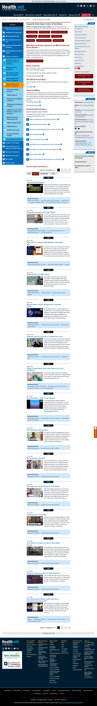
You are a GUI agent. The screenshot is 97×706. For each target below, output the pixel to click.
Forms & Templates (77, 654)
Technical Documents (77, 669)
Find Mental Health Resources (88, 665)
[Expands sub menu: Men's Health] (4, 159)
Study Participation (58, 41)
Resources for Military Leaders (58, 32)
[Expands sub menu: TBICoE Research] (5, 95)
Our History (29, 652)
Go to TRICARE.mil (88, 642)
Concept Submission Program (13, 134)
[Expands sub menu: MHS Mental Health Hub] (4, 36)
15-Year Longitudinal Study (80, 37)
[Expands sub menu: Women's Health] (4, 163)
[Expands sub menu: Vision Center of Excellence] (4, 139)
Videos (62, 647)
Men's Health (9, 159)
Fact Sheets (75, 649)
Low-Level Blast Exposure (46, 232)
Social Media (64, 651)
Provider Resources (31, 32)
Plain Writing (36, 693)
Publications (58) (44, 173)
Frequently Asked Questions (76, 656)
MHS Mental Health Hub (12, 36)
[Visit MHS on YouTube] (91, 6)
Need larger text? (90, 19)
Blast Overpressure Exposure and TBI (12, 118)
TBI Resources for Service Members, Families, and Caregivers (14, 111)
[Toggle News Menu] (65, 15)
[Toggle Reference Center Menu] (79, 15)
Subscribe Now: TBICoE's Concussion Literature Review (84, 90)
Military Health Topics (49, 15)
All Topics (13, 25)
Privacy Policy (16, 690)
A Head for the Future (13, 130)
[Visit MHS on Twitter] (87, 6)
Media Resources (64, 653)
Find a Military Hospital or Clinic (89, 645)
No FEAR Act (25, 690)
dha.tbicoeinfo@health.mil (88, 102)
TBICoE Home (78, 63)
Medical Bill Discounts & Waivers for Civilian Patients (13, 147)
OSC (61, 693)
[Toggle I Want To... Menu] (89, 15)
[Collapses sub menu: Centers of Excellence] (4, 56)
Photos (62, 645)
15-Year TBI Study (31, 36)
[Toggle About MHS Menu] (22, 15)
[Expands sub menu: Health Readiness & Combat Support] (4, 51)
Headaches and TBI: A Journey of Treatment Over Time (44, 336)
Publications (75, 665)
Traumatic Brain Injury (45, 292)
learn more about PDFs (76, 702)
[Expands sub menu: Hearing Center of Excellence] (4, 67)
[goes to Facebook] (75, 129)
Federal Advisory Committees (30, 649)
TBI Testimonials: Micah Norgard (37, 430)
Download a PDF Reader (64, 702)
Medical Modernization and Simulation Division (43, 665)
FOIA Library (75, 652)
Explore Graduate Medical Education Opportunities (88, 673)
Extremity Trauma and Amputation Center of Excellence (12, 62)
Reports (74, 667)
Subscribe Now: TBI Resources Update (84, 83)
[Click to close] (95, 428)
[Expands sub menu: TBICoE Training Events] (5, 123)
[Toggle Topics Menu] (56, 15)
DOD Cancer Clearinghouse (13, 29)
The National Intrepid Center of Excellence (12, 74)
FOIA (53, 690)
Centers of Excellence (11, 56)
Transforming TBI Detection (36, 182)
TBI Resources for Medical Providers (14, 105)
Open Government (87, 690)
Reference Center (73, 15)
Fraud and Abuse (35, 690)
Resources (67, 264)
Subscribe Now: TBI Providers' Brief (84, 76)
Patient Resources (44, 32)
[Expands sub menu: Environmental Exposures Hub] (4, 40)
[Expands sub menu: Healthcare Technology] (4, 143)
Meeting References (77, 659)
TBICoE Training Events (14, 123)
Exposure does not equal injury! (34, 61)
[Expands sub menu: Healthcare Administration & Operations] (4, 45)
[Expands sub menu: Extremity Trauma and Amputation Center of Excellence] (4, 60)
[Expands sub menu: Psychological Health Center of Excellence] (4, 78)
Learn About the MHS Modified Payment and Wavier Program (89, 653)
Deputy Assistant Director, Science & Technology (56, 202)
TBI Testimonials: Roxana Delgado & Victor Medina (43, 486)
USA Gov (45, 693)
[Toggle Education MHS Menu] (40, 15)
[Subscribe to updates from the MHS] (94, 6)
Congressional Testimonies (76, 647)
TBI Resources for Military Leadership (14, 100)
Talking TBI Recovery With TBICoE (38, 274)
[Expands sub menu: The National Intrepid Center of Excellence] (4, 73)
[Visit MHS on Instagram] (78, 6)
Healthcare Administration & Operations (13, 46)
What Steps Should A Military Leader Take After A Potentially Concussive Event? (43, 600)
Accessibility (45, 690)
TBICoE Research (12, 95)
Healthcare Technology (12, 143)
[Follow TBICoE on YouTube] (78, 69)
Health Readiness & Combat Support (13, 52)
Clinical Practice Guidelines (76, 643)
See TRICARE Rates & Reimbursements (89, 662)
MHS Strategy (30, 647)
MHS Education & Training (32, 15)
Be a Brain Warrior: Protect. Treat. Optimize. (36, 386)
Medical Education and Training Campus (43, 661)
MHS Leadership (30, 642)
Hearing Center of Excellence (11, 68)
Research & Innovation (12, 155)
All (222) (29, 173)
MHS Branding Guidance (32, 654)
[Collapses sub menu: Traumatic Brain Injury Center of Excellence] (4, 84)
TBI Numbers (30, 41)
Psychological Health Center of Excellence (12, 79)
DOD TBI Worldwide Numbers (12, 90)
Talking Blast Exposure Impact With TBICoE (41, 212)
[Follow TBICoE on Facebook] (76, 69)
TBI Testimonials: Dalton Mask (36, 515)
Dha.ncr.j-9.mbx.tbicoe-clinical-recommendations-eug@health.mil (84, 121)
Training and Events (43, 36)
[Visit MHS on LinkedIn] (81, 6)
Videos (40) (35, 173)
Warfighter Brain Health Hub (13, 32)
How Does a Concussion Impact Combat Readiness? (44, 573)
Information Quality (75, 690)
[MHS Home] (11, 645)
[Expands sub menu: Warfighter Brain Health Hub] (4, 32)
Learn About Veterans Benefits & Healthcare (88, 657)
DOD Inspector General (63, 690)
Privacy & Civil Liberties (12, 152)
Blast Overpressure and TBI (43, 41)
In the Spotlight (64, 649)
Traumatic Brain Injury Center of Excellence (12, 85)
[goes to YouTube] (79, 129)
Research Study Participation (81, 34)
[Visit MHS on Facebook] (84, 6)
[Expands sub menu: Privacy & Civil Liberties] (4, 152)
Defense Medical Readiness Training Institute (42, 653)
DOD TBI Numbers (79, 28)
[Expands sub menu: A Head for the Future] (5, 130)
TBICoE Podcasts (12, 126)
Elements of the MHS (31, 645)
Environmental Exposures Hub (13, 41)
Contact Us (29, 656)
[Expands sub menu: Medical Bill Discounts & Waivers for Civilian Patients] (4, 146)
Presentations (76, 663)
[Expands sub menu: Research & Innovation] (4, 155)
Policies (74, 661)
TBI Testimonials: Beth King (36, 458)
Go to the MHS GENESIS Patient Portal (89, 649)
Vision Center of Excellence (14, 139)
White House (53, 693)
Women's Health (10, 163)
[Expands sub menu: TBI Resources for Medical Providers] (5, 104)
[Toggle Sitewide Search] (93, 15)
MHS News (62, 15)
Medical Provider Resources (80, 43)
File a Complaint (87, 677)
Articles (62, 642)
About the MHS (17, 15)
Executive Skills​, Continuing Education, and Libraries (42, 657)
